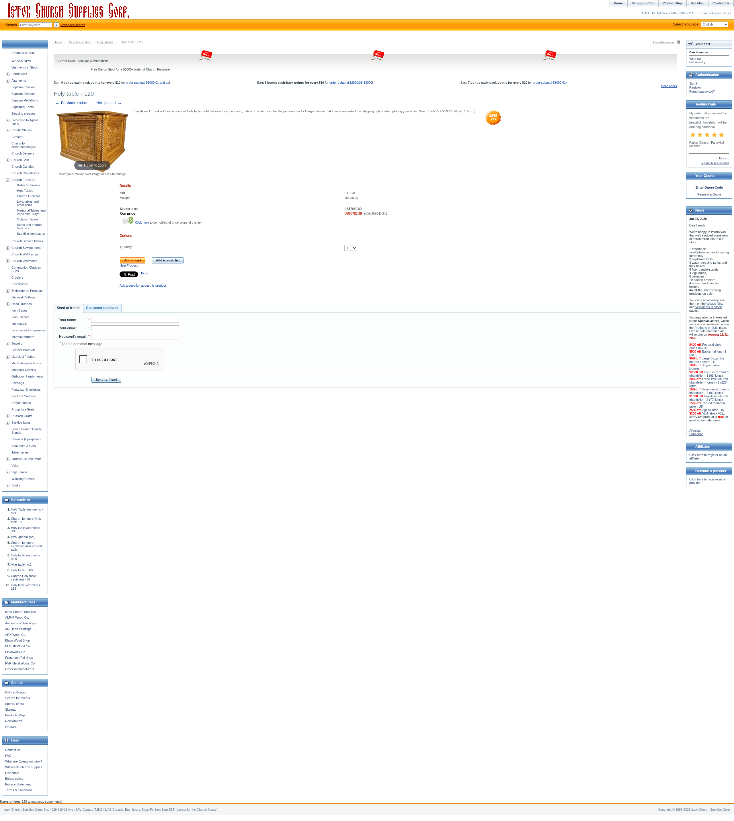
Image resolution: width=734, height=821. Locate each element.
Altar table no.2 (21, 564)
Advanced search (72, 25)
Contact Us (720, 3)
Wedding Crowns (23, 478)
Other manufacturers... (21, 669)
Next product (109, 103)
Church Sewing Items (26, 247)
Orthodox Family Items (27, 376)
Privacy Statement (18, 784)
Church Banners (22, 153)
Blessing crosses (23, 113)
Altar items (18, 80)
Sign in (693, 83)
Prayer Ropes (21, 402)
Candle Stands (21, 130)
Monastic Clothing (23, 370)
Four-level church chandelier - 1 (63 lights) (709, 373)
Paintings (17, 383)
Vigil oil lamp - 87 (713, 410)
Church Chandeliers (25, 173)
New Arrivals (14, 721)
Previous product (71, 103)
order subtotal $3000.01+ (550, 82)
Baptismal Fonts (22, 107)
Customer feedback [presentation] (102, 308)
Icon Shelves (20, 317)
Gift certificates (15, 692)
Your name (67, 320)
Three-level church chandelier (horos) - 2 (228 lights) (708, 382)
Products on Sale (23, 52)
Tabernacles (20, 452)
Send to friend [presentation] (68, 308)
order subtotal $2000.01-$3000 (350, 82)
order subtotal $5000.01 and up (147, 82)
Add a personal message (82, 344)
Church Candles (22, 166)
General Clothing (23, 297)
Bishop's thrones (28, 185)
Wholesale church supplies (23, 767)
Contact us (12, 750)
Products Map (15, 715)
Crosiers (17, 277)
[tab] (68, 308)
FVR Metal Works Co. (20, 663)
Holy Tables (105, 42)
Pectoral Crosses (23, 396)
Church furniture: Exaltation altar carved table (26, 546)
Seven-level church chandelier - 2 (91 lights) (709, 391)
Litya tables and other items (28, 203)
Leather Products (23, 350)
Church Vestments (24, 261)
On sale (10, 726)
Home (58, 42)
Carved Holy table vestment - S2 (23, 577)
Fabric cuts (19, 74)
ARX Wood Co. (15, 634)
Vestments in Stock (24, 67)
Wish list (695, 58)
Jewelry (16, 343)
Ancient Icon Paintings (20, 623)
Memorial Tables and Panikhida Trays (31, 212)
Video (15, 465)
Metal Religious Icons (26, 363)
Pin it (144, 273)
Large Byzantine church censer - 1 (706, 360)
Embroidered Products (27, 290)
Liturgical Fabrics (23, 356)
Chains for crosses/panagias (23, 145)
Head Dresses (21, 304)
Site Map (697, 3)
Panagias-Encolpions (26, 389)
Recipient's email (72, 337)
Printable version (664, 42)
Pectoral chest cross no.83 (705, 346)
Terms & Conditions (18, 790)
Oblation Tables (27, 219)
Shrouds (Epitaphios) (26, 439)
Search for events (17, 698)
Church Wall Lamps (25, 254)
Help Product (129, 265)
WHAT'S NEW (21, 60)
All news (695, 430)
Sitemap (10, 709)
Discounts (12, 773)
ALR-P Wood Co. (17, 617)
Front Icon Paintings (19, 657)
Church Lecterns (28, 196)
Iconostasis (19, 323)
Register (695, 87)
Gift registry (697, 62)
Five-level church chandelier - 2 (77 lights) (708, 397)
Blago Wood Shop (17, 640)
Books (15, 485)
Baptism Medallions (24, 100)
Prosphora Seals (23, 409)
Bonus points (14, 778)
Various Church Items (26, 459)
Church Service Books (27, 241)
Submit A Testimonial (715, 163)
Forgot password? (702, 91)
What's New (714, 303)
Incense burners (22, 337)
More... (724, 158)
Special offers (14, 703)
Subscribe (696, 434)
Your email (67, 328)
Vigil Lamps (19, 472)
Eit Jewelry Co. (15, 652)
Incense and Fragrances (28, 330)
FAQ (8, 755)
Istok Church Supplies (20, 611)
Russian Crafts (21, 416)
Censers (17, 136)
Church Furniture (79, 42)
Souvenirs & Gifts (23, 445)
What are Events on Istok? (23, 761)
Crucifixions (19, 284)
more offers (669, 86)
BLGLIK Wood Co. (18, 646)
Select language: (686, 24)
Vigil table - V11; (713, 413)
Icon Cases (19, 310)
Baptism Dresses (23, 93)
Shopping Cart (643, 3)
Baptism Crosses (23, 87)
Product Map (672, 3)
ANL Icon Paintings (18, 629)
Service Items (21, 422)
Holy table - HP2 (22, 570)
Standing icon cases (31, 233)
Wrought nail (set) (23, 537)
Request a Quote (709, 194)
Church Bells (20, 160)
